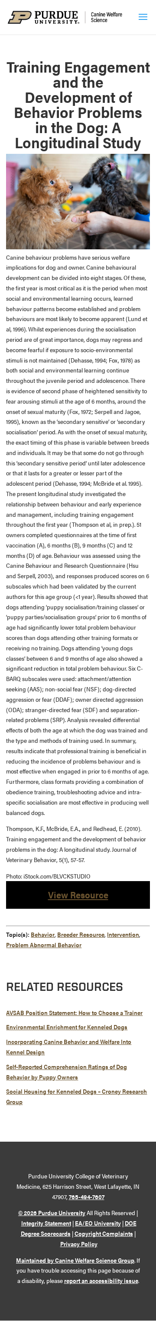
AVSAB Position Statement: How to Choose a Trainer (74, 1012)
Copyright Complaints (104, 1233)
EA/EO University (98, 1223)
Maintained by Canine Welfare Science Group (75, 1260)
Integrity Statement (46, 1223)
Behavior (43, 934)
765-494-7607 (86, 1196)
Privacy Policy (79, 1243)
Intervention (123, 934)
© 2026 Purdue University (51, 1212)
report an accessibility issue (101, 1280)
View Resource (78, 894)
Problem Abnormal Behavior (43, 944)
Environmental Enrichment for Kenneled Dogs (66, 1026)
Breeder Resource (80, 934)
